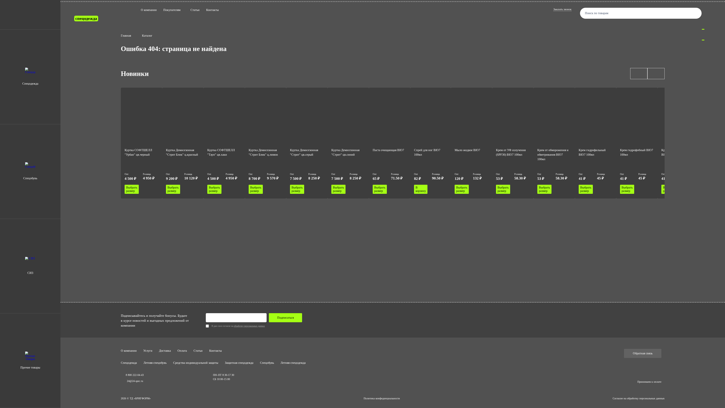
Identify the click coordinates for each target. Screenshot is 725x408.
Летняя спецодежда (293, 362)
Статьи (195, 10)
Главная (126, 35)
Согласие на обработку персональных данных (639, 398)
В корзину (421, 189)
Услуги (147, 350)
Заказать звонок (562, 9)
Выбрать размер (131, 189)
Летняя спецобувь (155, 362)
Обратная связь (642, 353)
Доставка (165, 350)
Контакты (212, 10)
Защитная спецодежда (239, 362)
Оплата (182, 350)
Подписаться (285, 317)
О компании (149, 10)
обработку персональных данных (249, 326)
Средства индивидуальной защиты (195, 362)
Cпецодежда (129, 362)
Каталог (147, 35)
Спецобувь (267, 362)
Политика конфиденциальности (382, 398)
